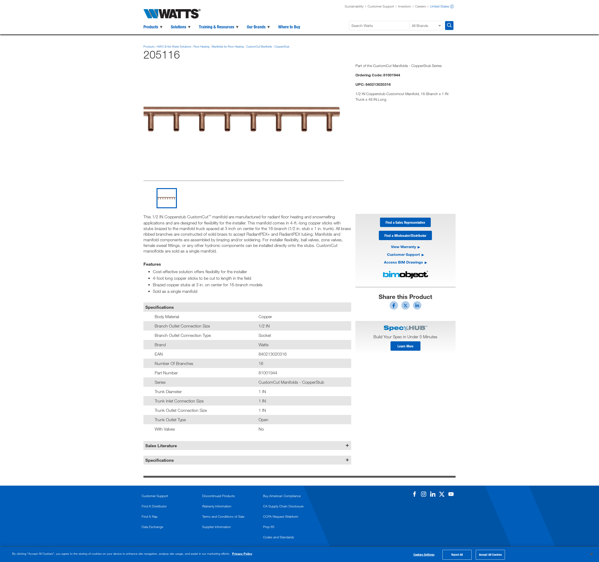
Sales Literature (161, 445)
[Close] (591, 554)
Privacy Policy (242, 553)
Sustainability (354, 6)
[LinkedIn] (432, 494)
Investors (404, 6)
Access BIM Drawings (403, 262)
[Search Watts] (449, 25)
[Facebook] (414, 494)
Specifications (159, 460)
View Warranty (403, 246)
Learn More (405, 346)
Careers (420, 6)
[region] (299, 554)
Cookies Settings (424, 554)
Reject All (457, 554)
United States (439, 6)
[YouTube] (451, 494)
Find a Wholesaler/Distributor (405, 235)
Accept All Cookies (490, 554)
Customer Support (381, 6)
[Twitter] (442, 494)
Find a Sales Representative (405, 222)
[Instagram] (423, 494)
